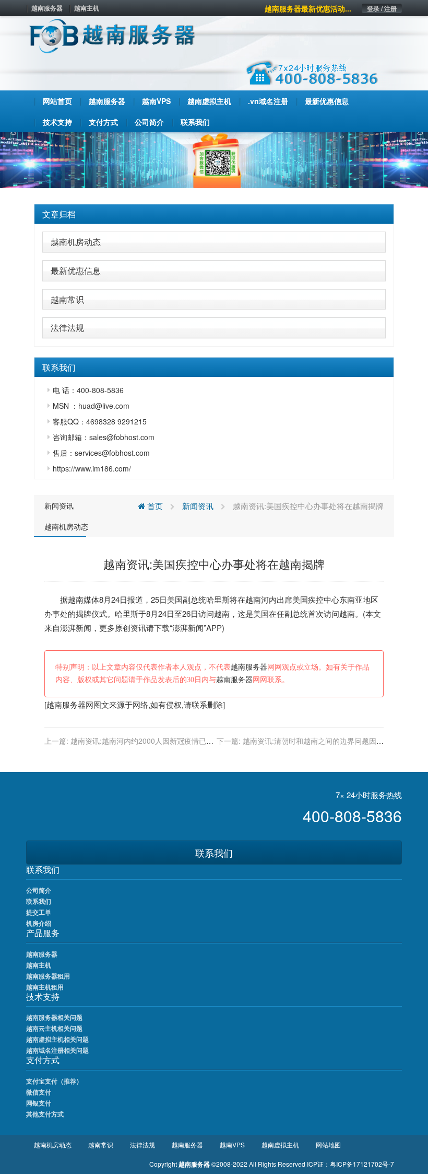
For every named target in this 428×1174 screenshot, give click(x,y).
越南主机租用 (45, 987)
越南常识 (67, 299)
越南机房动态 (76, 242)
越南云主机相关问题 (54, 1028)
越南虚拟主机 (280, 1144)
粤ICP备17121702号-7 (362, 1163)
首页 (154, 505)
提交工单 (38, 912)
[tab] (214, 214)
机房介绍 (38, 923)
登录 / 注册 (382, 8)
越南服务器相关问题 (54, 1017)
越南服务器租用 (48, 976)
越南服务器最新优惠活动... (308, 8)
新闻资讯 (59, 505)
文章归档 (59, 214)
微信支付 (38, 1092)
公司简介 (38, 890)
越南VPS (232, 1144)
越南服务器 (47, 8)
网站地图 (328, 1144)
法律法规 (67, 327)
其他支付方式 (45, 1114)
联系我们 (214, 852)
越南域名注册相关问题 (57, 1050)
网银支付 (38, 1103)
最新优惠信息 (76, 270)
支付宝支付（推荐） (54, 1081)
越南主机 (86, 8)
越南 (76, 599)
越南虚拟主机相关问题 (57, 1039)
